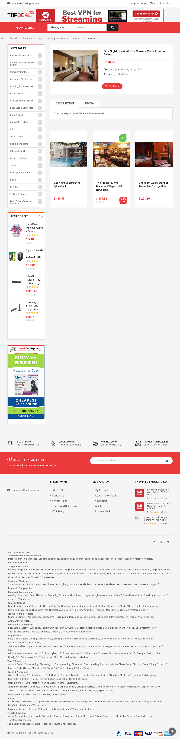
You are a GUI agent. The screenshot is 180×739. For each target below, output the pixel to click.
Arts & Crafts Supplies (18, 621)
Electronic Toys (80, 664)
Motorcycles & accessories (148, 646)
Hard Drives (14, 573)
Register (135, 3)
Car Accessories (125, 646)
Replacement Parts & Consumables (46, 646)
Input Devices (27, 573)
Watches (23, 599)
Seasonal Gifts (80, 657)
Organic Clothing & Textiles (33, 639)
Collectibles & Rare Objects (110, 617)
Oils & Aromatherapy (146, 628)
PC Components (115, 573)
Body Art (55, 632)
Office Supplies (50, 683)
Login (143, 3)
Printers (110, 569)
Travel (13, 38)
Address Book (102, 511)
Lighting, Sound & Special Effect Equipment (81, 584)
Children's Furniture (17, 642)
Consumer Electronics (21, 79)
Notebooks (34, 569)
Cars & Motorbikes (19, 122)
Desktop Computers (17, 569)
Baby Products (17, 115)
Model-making (146, 617)
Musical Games (142, 664)
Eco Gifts (114, 653)
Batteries (125, 584)
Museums (109, 716)
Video (62, 694)
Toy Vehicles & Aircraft (65, 668)
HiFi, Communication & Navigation (98, 646)
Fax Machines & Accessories (97, 559)
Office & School (17, 151)
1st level (20, 690)
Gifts (12, 129)
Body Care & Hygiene (18, 628)
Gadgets (142, 653)
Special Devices (111, 584)
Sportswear (47, 617)
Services (14, 187)
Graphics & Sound (160, 569)
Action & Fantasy (16, 664)
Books (13, 180)
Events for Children (93, 716)
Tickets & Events (18, 194)
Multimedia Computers (63, 569)
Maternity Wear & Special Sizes (121, 595)
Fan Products (131, 617)
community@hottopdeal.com (26, 490)
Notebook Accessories (19, 577)
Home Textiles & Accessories (142, 606)
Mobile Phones (15, 559)
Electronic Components (19, 588)
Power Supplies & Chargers (145, 584)
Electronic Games (41, 694)
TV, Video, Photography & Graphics (133, 687)
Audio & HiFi (26, 584)
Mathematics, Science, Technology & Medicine (138, 701)
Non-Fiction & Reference (20, 705)
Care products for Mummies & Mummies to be (97, 628)
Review (89, 103)
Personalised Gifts (49, 657)
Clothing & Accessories (21, 86)
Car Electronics (72, 646)
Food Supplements (80, 675)
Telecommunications (82, 709)
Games (44, 687)
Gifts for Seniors (100, 653)
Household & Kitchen (41, 606)
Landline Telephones (49, 559)
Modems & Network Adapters (91, 573)
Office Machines (34, 683)
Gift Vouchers (155, 653)
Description (65, 103)
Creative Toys (33, 664)
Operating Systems (105, 687)
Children (124, 675)
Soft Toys (47, 668)
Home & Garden (17, 93)
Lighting (74, 606)
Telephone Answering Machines (129, 559)
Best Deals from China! (21, 55)
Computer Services (28, 709)
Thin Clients (132, 569)
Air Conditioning (61, 606)
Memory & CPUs (67, 573)
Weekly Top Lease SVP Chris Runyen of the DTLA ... (158, 492)
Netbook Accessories (159, 573)
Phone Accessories (17, 562)
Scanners (120, 569)
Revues (130, 716)
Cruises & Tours (34, 690)
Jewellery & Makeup (99, 664)
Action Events (15, 716)
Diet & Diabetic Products (57, 675)
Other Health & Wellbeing (75, 679)
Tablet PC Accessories (43, 577)
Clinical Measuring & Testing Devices (26, 675)
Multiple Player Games (122, 664)
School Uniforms (38, 595)
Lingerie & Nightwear (94, 595)
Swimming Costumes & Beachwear (65, 595)
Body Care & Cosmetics (21, 108)
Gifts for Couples (48, 653)
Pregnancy (135, 675)
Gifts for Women (30, 653)
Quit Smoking (148, 675)
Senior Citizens (15, 610)
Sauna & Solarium (33, 610)
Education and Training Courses (55, 709)
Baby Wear (13, 639)
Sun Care (69, 628)
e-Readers (145, 569)
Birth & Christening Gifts (124, 639)
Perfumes (44, 632)
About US (57, 490)
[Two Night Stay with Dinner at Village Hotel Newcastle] (111, 154)
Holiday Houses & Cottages (56, 690)
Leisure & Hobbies (85, 687)
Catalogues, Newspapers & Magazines (51, 701)
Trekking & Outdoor (63, 617)
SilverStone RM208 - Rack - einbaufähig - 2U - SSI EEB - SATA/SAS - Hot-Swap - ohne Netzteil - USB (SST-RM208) (34, 280)
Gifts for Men (14, 653)
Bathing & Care (144, 639)
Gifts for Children (83, 653)
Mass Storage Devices (47, 573)
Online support (110, 442)
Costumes (23, 595)
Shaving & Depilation (18, 632)
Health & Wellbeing (19, 144)
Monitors (80, 569)
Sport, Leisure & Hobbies (21, 101)
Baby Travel (34, 642)
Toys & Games (17, 136)
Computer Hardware (20, 72)
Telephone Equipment (71, 559)
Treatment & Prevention (50, 679)
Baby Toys (106, 639)
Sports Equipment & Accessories (24, 617)
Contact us (58, 495)
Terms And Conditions (64, 506)
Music (55, 694)
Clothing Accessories (155, 595)
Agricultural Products (94, 610)
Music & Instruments (85, 617)
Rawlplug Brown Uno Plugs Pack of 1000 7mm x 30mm (33, 306)
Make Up (34, 632)
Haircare (58, 628)
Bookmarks (13, 701)
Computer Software (19, 158)
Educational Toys (63, 664)
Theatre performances (19, 720)
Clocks (123, 606)
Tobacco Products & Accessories (59, 724)
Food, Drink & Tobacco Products (20, 202)
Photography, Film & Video (46, 584)
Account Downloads (106, 495)
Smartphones (30, 559)
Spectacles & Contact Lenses (22, 679)
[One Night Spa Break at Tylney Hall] (69, 154)
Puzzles (37, 668)
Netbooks (45, 569)
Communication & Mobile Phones (22, 64)
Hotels (75, 690)
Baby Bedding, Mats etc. (60, 639)
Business (34, 687)
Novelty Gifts (14, 657)
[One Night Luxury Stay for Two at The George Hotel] (154, 154)
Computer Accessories (135, 573)
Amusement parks (32, 716)
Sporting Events (143, 716)
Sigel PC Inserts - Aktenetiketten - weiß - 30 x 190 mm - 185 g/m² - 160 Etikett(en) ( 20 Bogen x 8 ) (34, 254)
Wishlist (99, 506)
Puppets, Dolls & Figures (19, 668)
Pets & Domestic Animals (56, 610)
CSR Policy (58, 511)
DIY (71, 610)
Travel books (39, 705)
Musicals (120, 716)
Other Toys (82, 668)
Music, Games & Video (21, 172)
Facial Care (47, 628)
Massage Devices (99, 675)
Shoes (140, 595)
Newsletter (101, 500)
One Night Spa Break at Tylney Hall (67, 184)
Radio (149, 559)
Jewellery (13, 599)
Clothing (12, 595)
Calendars (26, 701)
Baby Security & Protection (86, 639)
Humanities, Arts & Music (101, 701)
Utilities (155, 687)
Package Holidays (32, 38)
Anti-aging (35, 628)
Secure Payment (68, 442)
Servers (90, 569)
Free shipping (24, 442)
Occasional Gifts (30, 657)
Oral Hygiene (127, 628)
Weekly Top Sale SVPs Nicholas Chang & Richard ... (158, 506)
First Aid (114, 675)
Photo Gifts (65, 657)
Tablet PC (100, 569)
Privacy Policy (60, 500)
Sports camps (105, 690)
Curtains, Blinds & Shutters (93, 606)
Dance (79, 716)
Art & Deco (113, 606)
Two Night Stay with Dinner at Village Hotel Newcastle (109, 186)
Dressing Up (47, 664)
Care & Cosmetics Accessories (76, 632)
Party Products (158, 664)
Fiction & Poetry (79, 701)
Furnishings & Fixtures (19, 606)
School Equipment (68, 683)
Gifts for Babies (65, 653)
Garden (78, 610)
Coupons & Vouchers (64, 716)
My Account (101, 490)
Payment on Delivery (156, 442)
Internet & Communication (62, 687)
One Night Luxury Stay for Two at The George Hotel (153, 184)
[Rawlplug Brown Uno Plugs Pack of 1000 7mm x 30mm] (16, 308)
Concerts (47, 716)
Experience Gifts (129, 653)
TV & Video (13, 584)
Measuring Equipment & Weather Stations (126, 610)
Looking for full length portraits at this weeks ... (156, 518)
